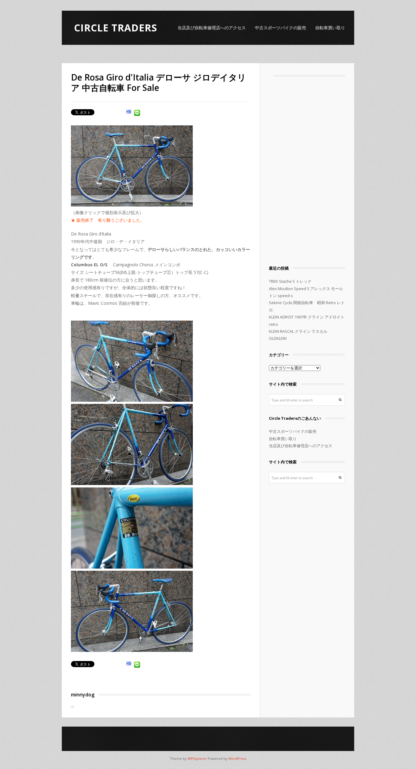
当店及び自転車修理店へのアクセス (212, 28)
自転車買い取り (330, 28)
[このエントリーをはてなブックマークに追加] (128, 114)
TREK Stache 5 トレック (290, 281)
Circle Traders (115, 27)
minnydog (82, 694)
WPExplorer (197, 758)
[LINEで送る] (137, 114)
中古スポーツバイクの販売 (280, 28)
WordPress (237, 758)
